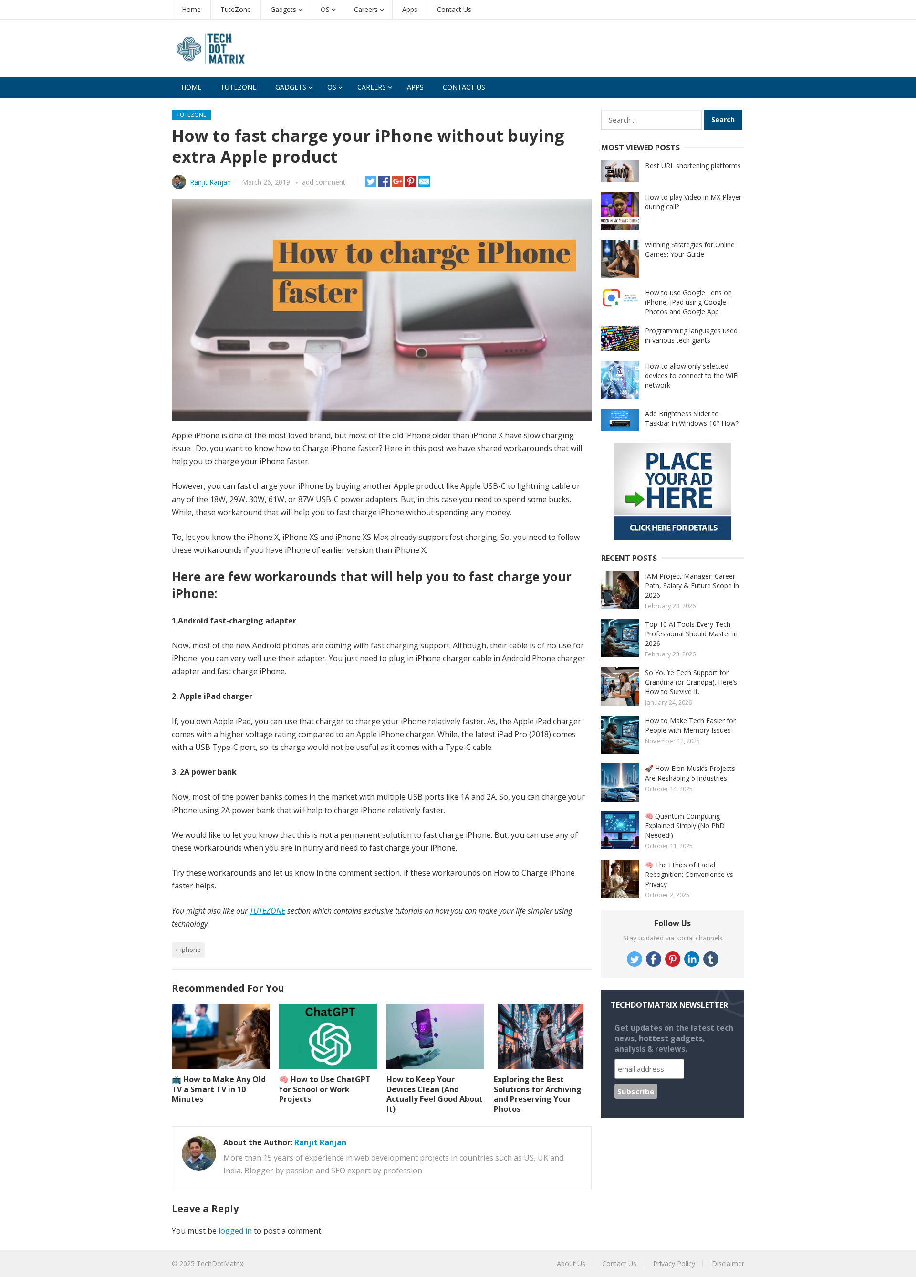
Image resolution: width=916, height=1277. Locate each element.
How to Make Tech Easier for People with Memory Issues (690, 725)
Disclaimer (728, 1263)
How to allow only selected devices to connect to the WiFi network (692, 375)
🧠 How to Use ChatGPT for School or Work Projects (325, 1089)
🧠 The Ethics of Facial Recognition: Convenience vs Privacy (689, 874)
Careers (366, 9)
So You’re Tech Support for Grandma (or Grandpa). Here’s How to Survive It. (691, 682)
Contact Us (454, 9)
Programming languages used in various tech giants (691, 335)
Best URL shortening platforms (693, 165)
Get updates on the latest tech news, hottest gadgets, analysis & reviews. (673, 1038)
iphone (190, 949)
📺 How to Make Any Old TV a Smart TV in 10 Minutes (219, 1089)
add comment (323, 182)
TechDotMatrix (220, 1263)
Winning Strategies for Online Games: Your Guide (690, 249)
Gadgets (283, 9)
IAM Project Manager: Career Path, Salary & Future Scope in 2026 (692, 585)
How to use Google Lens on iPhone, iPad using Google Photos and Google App (688, 302)
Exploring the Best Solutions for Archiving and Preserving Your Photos (538, 1094)
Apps (409, 9)
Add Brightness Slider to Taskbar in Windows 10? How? (692, 418)
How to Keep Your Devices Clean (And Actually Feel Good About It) (434, 1094)
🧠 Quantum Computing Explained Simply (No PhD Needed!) (685, 826)
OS (325, 9)
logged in (235, 1230)
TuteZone (235, 9)
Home (191, 9)
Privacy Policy (674, 1263)
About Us (571, 1263)
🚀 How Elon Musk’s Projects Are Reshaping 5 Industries (690, 773)
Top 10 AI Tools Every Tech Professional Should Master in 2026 (691, 634)
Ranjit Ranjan (210, 182)
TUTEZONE (267, 911)
